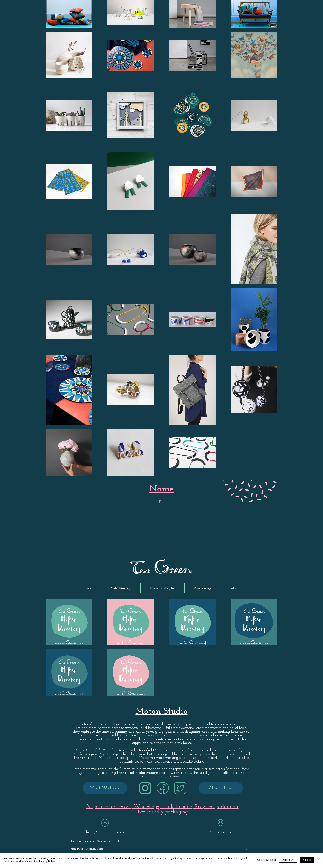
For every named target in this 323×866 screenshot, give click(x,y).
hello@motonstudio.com (105, 832)
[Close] (318, 859)
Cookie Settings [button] (266, 860)
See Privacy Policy (44, 861)
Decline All (288, 860)
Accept (307, 860)
